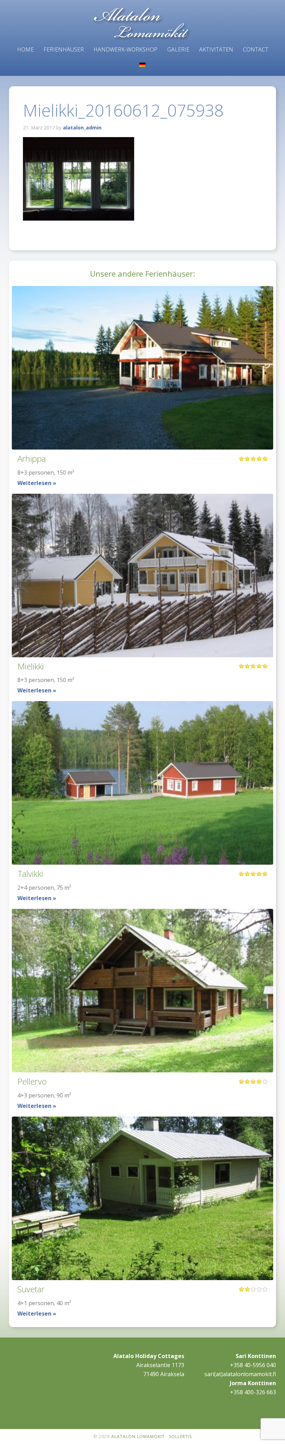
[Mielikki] (142, 575)
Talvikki (30, 873)
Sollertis (180, 1436)
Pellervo (32, 1081)
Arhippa (31, 458)
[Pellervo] (142, 990)
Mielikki (30, 666)
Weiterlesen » (36, 483)
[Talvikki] (142, 783)
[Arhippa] (142, 368)
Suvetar (30, 1289)
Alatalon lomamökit (142, 24)
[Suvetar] (142, 1198)
